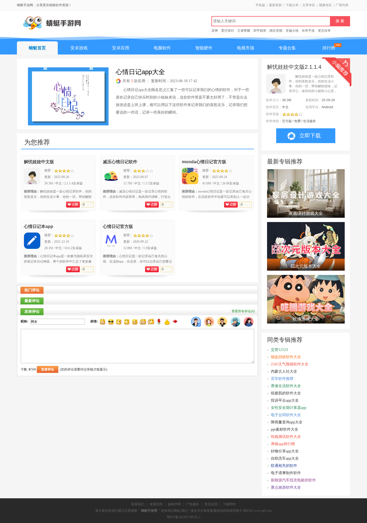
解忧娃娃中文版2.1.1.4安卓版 (294, 67)
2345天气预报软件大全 (289, 364)
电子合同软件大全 (286, 415)
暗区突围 (275, 30)
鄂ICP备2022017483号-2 (183, 517)
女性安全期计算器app (288, 408)
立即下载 (310, 136)
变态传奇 (324, 30)
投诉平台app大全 (285, 400)
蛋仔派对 (227, 30)
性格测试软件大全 (286, 437)
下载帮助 (229, 504)
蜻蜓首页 (37, 48)
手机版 (260, 5)
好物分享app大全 (285, 451)
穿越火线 (292, 30)
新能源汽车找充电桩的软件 (293, 480)
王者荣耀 (243, 30)
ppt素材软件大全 (284, 429)
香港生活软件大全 (286, 386)
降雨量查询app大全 (287, 422)
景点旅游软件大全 (286, 487)
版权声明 (174, 504)
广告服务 (192, 504)
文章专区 (308, 5)
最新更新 (275, 5)
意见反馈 (210, 504)
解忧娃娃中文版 (39, 161)
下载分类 (292, 5)
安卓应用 (120, 48)
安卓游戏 (79, 48)
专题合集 (287, 48)
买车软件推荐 (282, 379)
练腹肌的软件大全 (286, 393)
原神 (214, 30)
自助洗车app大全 (285, 458)
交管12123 (279, 350)
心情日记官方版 (118, 226)
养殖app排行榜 (283, 444)
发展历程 (156, 504)
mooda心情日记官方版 (204, 161)
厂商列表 (342, 5)
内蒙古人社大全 (284, 371)
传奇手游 (308, 30)
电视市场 (245, 48)
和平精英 (259, 30)
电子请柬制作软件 (286, 473)
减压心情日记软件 (120, 161)
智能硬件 (204, 48)
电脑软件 (162, 48)
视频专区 (325, 5)
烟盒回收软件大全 (286, 357)
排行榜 (328, 48)
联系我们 (137, 504)
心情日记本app (38, 226)
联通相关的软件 (284, 466)
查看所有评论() (243, 311)
